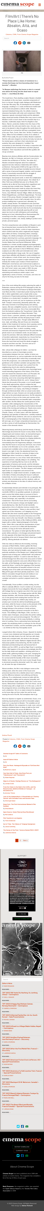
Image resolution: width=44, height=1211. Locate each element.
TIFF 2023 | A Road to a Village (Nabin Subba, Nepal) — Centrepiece (21, 1027)
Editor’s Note (7, 983)
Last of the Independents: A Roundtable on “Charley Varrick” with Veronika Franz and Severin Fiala (21, 797)
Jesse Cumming (10, 826)
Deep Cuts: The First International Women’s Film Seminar (19, 805)
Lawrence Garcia (10, 832)
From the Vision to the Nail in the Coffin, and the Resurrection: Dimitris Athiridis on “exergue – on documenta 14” (19, 788)
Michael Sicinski (9, 1019)
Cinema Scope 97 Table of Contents (15, 753)
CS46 (14, 34)
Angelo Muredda (9, 1042)
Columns (9, 34)
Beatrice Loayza (10, 770)
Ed (6, 756)
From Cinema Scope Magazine (27, 34)
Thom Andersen (10, 820)
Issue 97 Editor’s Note (10, 759)
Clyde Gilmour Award (12, 1188)
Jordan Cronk (9, 783)
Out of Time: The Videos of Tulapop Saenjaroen (19, 824)
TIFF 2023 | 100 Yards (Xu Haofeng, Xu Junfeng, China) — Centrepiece (20, 994)
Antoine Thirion (10, 793)
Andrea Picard (7, 735)
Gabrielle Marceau (10, 1008)
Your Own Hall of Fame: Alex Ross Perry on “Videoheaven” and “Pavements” (17, 774)
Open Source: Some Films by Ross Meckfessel (18, 812)
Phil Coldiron (9, 814)
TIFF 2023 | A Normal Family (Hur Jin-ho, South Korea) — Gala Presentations (19, 1016)
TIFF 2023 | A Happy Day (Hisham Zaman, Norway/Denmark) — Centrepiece (17, 1005)
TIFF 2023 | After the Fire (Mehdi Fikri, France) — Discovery (20, 1049)
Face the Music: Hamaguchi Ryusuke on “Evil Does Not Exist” (21, 766)
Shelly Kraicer (9, 997)
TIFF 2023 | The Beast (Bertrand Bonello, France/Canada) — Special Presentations (18, 1105)
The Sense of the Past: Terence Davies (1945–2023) (20, 830)
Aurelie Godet (8, 1075)
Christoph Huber (10, 801)
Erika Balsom (9, 808)
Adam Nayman (10, 777)
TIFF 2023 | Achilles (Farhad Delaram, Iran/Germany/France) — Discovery (16, 1038)
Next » (25, 840)
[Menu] (40, 4)
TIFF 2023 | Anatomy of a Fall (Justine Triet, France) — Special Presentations (22, 1072)
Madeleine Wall (9, 1097)
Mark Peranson (9, 986)
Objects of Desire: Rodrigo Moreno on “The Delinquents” (22, 781)
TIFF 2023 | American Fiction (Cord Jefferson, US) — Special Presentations (22, 1061)
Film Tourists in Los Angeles (12, 818)
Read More (6, 989)
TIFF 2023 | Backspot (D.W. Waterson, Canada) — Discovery (20, 1083)
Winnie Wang (8, 1030)
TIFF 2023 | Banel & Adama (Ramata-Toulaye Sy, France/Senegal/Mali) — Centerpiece (20, 1094)
